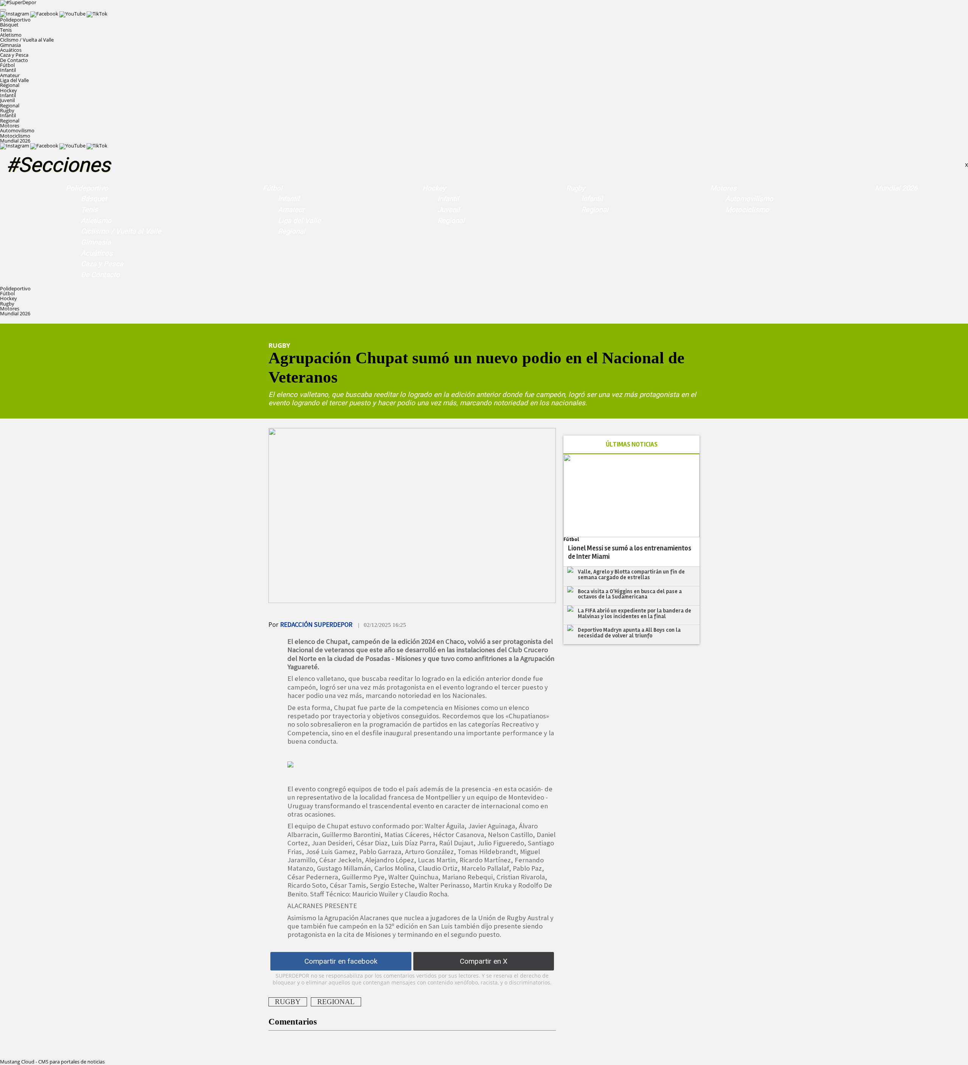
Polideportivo (87, 188)
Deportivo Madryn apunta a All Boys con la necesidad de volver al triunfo (629, 632)
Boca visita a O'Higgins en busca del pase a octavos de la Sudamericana (630, 594)
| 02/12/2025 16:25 (382, 625)
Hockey (434, 188)
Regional (9, 85)
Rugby (575, 188)
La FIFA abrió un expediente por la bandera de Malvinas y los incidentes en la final (634, 613)
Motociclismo (15, 135)
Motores (723, 188)
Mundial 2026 (15, 140)
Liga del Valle (14, 80)
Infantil (8, 70)
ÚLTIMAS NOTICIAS (632, 444)
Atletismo (11, 34)
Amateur (10, 75)
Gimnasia (10, 45)
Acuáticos (11, 50)
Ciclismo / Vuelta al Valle (27, 39)
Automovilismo (17, 130)
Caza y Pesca (14, 54)
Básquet (9, 24)
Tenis (6, 29)
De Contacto (14, 60)
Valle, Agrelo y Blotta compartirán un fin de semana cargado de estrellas (631, 574)
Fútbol (272, 188)
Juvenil (7, 100)
